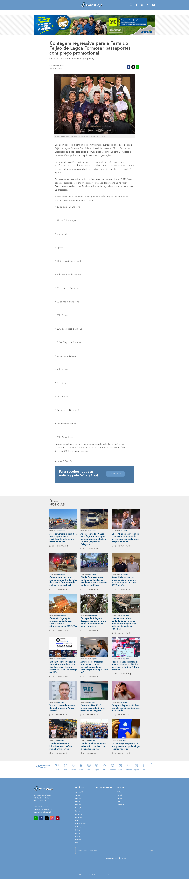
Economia (78, 805)
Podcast (119, 798)
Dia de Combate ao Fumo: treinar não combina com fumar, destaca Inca (93, 746)
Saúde (77, 843)
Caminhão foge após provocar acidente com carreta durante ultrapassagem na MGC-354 (63, 622)
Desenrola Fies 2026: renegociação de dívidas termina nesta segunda (92, 708)
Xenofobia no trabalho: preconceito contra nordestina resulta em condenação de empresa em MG (94, 667)
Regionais (78, 839)
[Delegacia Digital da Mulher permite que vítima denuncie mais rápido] (126, 690)
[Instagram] (148, 5)
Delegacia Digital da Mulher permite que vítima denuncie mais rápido (126, 708)
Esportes (77, 811)
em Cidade (92, 574)
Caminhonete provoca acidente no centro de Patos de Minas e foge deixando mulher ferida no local (63, 581)
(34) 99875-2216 (46, 809)
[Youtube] (153, 5)
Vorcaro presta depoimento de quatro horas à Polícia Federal (62, 708)
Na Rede (119, 795)
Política (77, 836)
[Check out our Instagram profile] (52, 818)
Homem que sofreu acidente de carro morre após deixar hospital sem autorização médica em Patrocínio (124, 623)
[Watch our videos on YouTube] (58, 818)
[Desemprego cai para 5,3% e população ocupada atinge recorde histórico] (126, 728)
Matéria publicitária (81, 827)
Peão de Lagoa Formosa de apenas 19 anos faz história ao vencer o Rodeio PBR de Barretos (125, 665)
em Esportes (124, 531)
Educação (78, 808)
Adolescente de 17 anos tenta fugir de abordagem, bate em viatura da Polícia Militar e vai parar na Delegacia (93, 539)
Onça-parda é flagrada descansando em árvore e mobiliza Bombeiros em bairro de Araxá (93, 622)
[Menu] (35, 5)
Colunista (78, 798)
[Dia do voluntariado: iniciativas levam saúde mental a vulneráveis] (63, 728)
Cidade (77, 795)
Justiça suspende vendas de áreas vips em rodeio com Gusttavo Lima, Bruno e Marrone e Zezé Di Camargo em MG (63, 667)
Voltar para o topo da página (115, 858)
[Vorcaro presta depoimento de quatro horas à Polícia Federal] (63, 690)
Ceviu (118, 801)
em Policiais (61, 531)
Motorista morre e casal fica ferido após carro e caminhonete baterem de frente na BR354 (63, 537)
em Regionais (62, 615)
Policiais (77, 833)
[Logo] (91, 4)
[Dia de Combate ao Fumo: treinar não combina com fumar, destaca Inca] (94, 728)
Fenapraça (78, 817)
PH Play (77, 830)
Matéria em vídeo (80, 824)
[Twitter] (142, 5)
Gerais (77, 820)
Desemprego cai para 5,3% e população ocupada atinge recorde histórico (126, 746)
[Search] (131, 5)
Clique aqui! (115, 473)
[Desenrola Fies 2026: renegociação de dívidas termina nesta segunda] (94, 690)
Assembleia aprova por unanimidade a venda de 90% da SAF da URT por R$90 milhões (124, 581)
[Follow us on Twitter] (47, 818)
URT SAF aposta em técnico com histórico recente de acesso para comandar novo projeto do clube (125, 537)
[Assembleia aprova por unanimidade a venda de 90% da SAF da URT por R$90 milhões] (126, 562)
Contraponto (120, 805)
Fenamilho (78, 814)
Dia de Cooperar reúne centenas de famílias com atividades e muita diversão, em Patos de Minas (94, 581)
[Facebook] (136, 5)
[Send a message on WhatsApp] (36, 818)
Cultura (77, 801)
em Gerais (61, 702)
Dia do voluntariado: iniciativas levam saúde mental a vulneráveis (60, 746)
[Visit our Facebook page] (41, 818)
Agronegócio (79, 792)
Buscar (151, 850)
